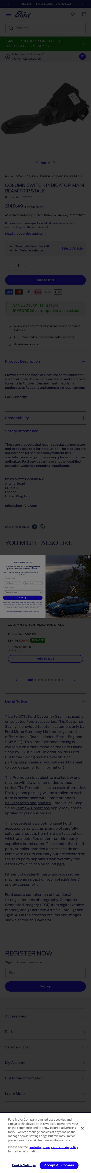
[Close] (82, 1128)
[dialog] (45, 1143)
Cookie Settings (24, 1165)
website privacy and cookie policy (54, 1147)
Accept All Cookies (59, 1165)
